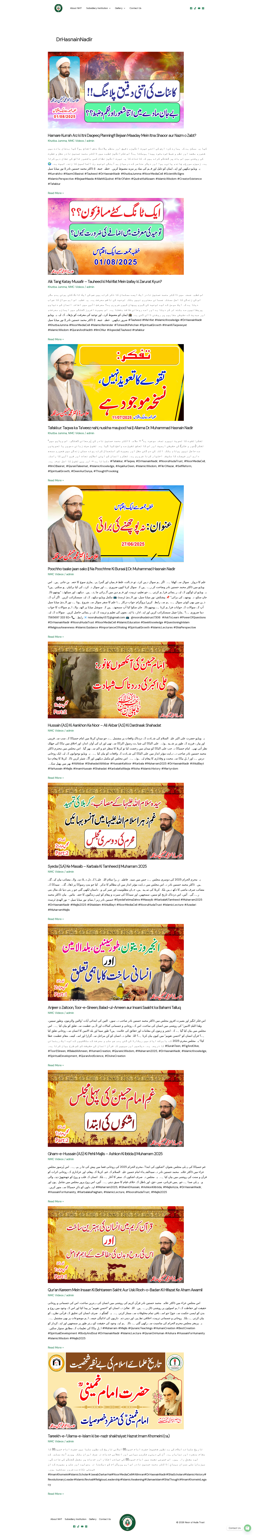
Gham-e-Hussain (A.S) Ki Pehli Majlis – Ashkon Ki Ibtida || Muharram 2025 (105, 1153)
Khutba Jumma (57, 141)
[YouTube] (199, 8)
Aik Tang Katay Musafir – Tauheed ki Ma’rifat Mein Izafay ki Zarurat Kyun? (105, 281)
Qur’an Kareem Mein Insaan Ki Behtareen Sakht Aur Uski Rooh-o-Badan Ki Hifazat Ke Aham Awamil (125, 1289)
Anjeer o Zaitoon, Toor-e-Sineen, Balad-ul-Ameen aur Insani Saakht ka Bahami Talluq (114, 1007)
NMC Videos (76, 141)
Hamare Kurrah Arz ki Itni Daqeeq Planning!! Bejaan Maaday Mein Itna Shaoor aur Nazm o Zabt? (122, 135)
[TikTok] (195, 8)
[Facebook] (191, 8)
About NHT (76, 8)
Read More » (56, 193)
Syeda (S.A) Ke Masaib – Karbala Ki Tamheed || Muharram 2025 (97, 866)
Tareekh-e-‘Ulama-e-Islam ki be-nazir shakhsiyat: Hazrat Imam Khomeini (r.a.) (108, 1436)
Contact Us (135, 8)
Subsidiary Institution (97, 8)
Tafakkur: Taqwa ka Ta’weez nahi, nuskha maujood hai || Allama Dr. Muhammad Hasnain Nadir (120, 427)
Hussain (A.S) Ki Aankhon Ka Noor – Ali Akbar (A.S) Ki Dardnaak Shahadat (104, 725)
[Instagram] (203, 8)
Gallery (118, 8)
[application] (109, 8)
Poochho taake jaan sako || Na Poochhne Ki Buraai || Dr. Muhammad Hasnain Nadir (111, 568)
